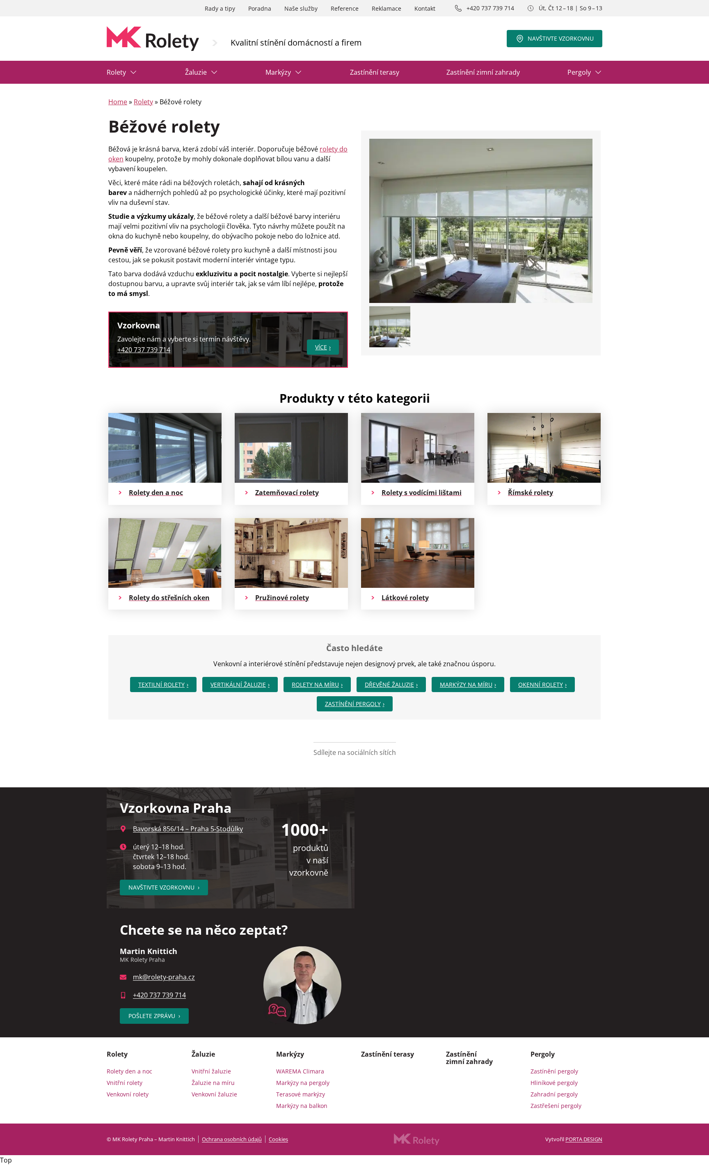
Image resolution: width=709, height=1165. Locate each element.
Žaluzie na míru (213, 1083)
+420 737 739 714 (490, 8)
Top (6, 1160)
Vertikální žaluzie (238, 684)
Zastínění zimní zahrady (483, 72)
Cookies (278, 1139)
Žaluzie (196, 72)
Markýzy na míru (466, 684)
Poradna (259, 8)
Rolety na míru (315, 684)
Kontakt (424, 8)
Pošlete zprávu (154, 1016)
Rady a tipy (220, 8)
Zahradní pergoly (554, 1094)
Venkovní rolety (128, 1094)
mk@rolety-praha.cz (164, 977)
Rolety (116, 72)
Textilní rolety (161, 684)
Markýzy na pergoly (302, 1083)
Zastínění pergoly (353, 704)
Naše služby (301, 8)
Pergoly (579, 72)
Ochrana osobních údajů (232, 1139)
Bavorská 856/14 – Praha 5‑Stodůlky (188, 828)
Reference (345, 8)
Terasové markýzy (300, 1094)
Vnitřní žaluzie (211, 1071)
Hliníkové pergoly (554, 1083)
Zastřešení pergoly (556, 1106)
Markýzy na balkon (301, 1106)
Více (321, 347)
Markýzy (278, 72)
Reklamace (386, 8)
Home (117, 101)
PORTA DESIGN (583, 1139)
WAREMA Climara (300, 1071)
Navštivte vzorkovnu (561, 38)
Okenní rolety (540, 684)
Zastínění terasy (374, 72)
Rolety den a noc (129, 1071)
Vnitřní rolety (124, 1083)
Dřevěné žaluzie (389, 684)
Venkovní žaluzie (214, 1094)
